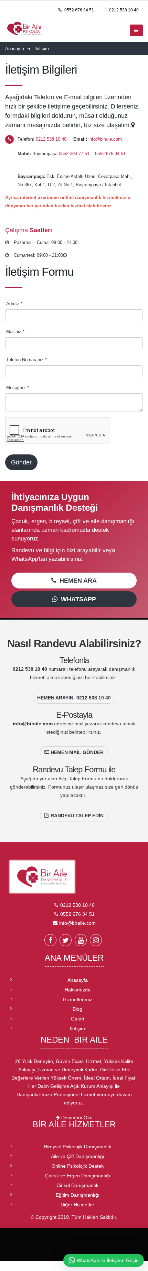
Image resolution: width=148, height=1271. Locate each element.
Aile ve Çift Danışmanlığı (77, 1156)
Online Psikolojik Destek (78, 1166)
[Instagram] (96, 940)
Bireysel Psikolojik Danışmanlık (77, 1146)
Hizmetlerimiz (77, 999)
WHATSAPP (76, 599)
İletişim (77, 1028)
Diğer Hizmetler (77, 1204)
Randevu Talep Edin (76, 815)
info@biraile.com (105, 139)
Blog (77, 1009)
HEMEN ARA (76, 580)
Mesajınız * (17, 387)
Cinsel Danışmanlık (77, 1185)
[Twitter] (66, 940)
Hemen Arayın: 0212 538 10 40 (74, 697)
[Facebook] (50, 940)
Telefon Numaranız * (26, 359)
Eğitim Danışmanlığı (77, 1195)
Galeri (77, 1018)
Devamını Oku (76, 1117)
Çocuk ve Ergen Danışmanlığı (77, 1175)
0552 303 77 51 (75, 153)
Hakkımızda (78, 989)
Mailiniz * (15, 331)
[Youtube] (81, 940)
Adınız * (14, 303)
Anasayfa (77, 980)
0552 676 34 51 (78, 10)
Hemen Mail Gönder (76, 752)
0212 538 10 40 (123, 10)
